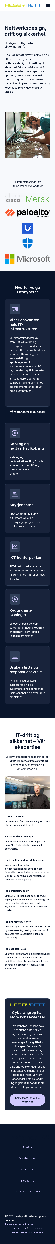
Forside (27, 1147)
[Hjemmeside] (23, 5)
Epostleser (19, 1228)
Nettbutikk (27, 1180)
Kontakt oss (27, 1169)
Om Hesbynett (27, 1158)
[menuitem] (27, 1147)
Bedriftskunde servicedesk (27, 1232)
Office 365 (35, 1228)
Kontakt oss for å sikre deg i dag (27, 1099)
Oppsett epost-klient (27, 1191)
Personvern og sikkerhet (19, 1224)
